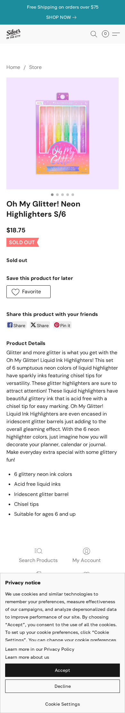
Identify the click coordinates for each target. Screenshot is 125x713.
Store (35, 67)
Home (13, 67)
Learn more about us (27, 657)
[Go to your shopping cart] (107, 34)
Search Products (38, 560)
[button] (13, 34)
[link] (62, 17)
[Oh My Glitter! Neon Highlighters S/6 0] (62, 133)
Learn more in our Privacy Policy (39, 649)
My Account (86, 560)
